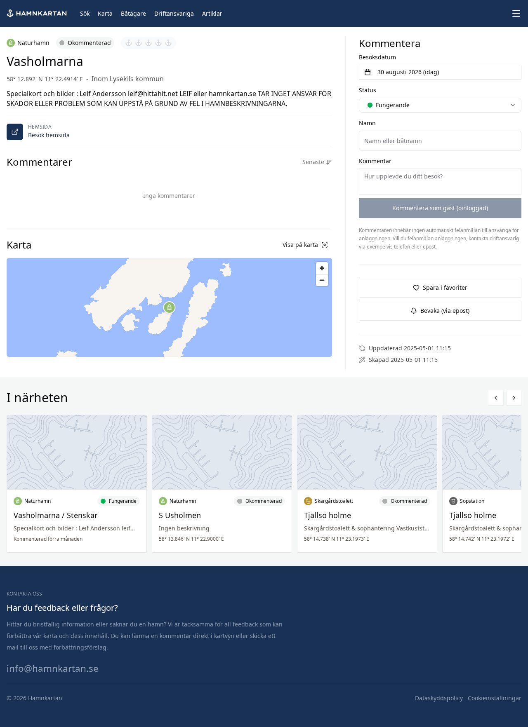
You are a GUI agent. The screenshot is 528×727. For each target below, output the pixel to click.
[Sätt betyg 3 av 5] (148, 42)
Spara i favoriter (445, 287)
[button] (169, 307)
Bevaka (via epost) (444, 310)
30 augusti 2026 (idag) (408, 72)
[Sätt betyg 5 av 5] (168, 42)
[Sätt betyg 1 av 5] (128, 42)
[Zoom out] (322, 280)
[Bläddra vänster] (495, 397)
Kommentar (375, 161)
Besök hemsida (49, 135)
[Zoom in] (322, 268)
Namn (367, 123)
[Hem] (37, 13)
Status (367, 90)
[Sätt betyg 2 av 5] (138, 42)
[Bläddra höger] (514, 397)
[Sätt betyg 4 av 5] (158, 42)
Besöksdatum (377, 57)
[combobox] (440, 105)
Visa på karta (300, 245)
